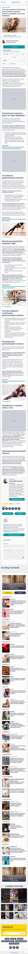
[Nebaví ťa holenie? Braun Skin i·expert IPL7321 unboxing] (7, 915)
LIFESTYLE (12, 599)
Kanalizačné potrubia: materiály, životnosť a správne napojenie (16, 805)
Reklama (20, 939)
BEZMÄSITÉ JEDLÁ (14, 834)
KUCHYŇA (12, 824)
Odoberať (22, 933)
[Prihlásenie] (2, 2)
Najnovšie (20, 592)
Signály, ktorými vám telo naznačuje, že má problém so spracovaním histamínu (17, 657)
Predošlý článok (7, 513)
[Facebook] (17, 947)
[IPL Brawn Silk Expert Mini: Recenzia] (21, 915)
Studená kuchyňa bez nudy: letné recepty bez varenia (17, 836)
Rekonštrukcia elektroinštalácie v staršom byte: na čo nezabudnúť (17, 782)
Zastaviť (14, 57)
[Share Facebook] (3, 508)
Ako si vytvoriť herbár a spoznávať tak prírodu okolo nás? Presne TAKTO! (13, 287)
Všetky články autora (16, 499)
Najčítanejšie (8, 592)
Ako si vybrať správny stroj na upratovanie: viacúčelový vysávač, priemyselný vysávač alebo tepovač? (18, 770)
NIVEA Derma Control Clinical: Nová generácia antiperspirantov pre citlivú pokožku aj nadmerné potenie (18, 747)
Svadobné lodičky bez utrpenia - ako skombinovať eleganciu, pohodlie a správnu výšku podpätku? (18, 625)
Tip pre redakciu (14, 943)
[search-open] (5, 2)
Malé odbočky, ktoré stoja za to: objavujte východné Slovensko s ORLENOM (17, 737)
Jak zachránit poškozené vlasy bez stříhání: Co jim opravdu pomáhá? (18, 692)
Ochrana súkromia (21, 941)
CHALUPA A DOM (14, 801)
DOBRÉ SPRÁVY (14, 734)
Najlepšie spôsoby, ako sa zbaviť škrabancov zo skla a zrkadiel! (14, 219)
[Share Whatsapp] (6, 508)
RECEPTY (12, 666)
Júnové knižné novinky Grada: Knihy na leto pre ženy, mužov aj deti (18, 860)
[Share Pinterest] (12, 508)
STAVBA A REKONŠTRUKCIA (17, 779)
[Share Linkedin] (16, 508)
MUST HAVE (13, 632)
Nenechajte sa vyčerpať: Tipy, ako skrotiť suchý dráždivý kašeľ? (17, 715)
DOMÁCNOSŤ (13, 756)
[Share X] (9, 508)
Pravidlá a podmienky (7, 941)
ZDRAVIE (12, 644)
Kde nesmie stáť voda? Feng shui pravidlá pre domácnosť (13, 381)
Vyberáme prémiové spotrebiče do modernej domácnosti (16, 827)
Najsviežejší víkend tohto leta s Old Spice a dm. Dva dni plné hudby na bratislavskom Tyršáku (18, 602)
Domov (3, 7)
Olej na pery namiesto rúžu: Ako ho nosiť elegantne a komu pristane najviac (17, 612)
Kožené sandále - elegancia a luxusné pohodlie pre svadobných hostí (17, 635)
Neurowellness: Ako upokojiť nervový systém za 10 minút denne (17, 680)
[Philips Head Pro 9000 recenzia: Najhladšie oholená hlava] (21, 907)
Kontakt (13, 939)
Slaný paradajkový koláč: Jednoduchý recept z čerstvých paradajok (18, 670)
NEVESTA (12, 622)
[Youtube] (14, 947)
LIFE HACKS (8, 7)
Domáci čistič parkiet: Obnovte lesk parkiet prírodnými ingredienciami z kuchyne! (13, 147)
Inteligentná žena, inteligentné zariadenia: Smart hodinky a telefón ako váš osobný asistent (17, 725)
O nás (7, 939)
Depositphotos (7, 237)
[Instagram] (10, 947)
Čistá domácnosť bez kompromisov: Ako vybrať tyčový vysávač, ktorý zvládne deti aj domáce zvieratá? (18, 850)
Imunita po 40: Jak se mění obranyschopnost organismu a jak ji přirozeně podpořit (17, 702)
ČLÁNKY (12, 711)
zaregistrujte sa (7, 530)
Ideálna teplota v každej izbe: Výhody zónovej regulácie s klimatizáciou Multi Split (17, 815)
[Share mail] (19, 508)
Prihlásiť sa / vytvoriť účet (14, 534)
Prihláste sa (6, 524)
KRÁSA (12, 609)
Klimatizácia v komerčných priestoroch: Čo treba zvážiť (17, 791)
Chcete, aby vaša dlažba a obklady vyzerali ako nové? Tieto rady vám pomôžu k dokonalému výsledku (17, 760)
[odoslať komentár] (23, 558)
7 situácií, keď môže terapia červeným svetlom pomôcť (17, 646)
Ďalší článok (20, 513)
